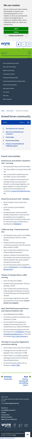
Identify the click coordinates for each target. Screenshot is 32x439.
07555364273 (20, 332)
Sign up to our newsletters (9, 419)
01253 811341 (13, 267)
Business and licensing (8, 70)
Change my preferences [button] (16, 35)
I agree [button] (16, 28)
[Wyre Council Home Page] (5, 44)
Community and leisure (9, 74)
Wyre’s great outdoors (8, 88)
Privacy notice (5, 415)
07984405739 (17, 224)
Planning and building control (10, 77)
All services (5, 95)
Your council (6, 92)
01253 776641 (16, 365)
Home (2, 111)
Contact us (4, 408)
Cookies (3, 412)
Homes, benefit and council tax (11, 63)
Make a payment (7, 99)
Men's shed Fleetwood (19, 336)
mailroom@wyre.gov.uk (12, 403)
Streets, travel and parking (9, 85)
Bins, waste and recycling (9, 67)
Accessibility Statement (8, 410)
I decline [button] (16, 32)
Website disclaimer (6, 417)
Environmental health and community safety (14, 81)
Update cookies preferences (7, 438)
